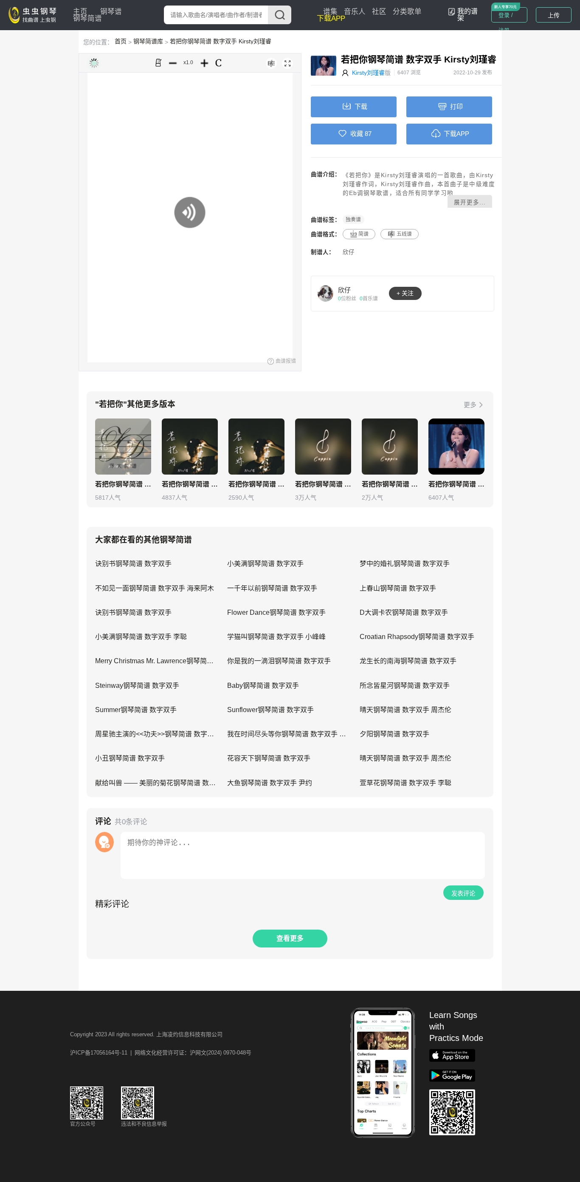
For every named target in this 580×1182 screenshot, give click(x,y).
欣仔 (349, 252)
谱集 (330, 11)
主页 (80, 11)
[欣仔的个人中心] (326, 293)
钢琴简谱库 (148, 41)
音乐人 (355, 11)
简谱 (363, 234)
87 (368, 133)
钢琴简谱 (87, 18)
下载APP (331, 18)
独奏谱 (353, 220)
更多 (470, 404)
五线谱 (404, 234)
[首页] (34, 14)
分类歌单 (407, 11)
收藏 (356, 133)
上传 (554, 15)
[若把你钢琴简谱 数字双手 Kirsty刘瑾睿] (323, 447)
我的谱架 (467, 15)
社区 (379, 11)
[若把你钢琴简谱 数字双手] (123, 447)
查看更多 (290, 938)
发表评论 (463, 893)
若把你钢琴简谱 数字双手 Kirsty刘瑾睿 (220, 41)
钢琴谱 (111, 11)
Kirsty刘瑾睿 (368, 73)
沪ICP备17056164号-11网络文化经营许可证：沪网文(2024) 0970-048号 (160, 1052)
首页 (121, 41)
